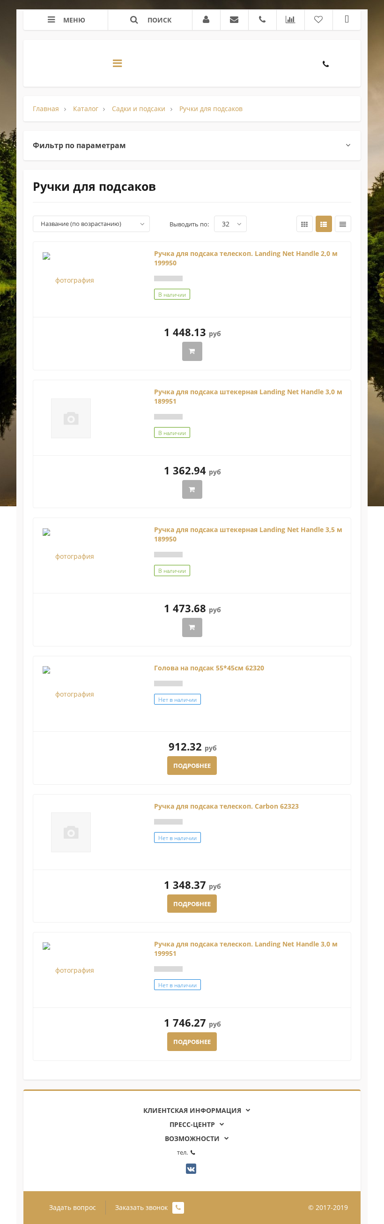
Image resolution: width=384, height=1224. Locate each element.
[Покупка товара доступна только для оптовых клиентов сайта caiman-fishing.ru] (192, 351)
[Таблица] (343, 224)
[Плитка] (304, 224)
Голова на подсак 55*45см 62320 (209, 667)
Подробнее (192, 765)
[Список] (324, 224)
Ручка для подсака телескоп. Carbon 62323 (226, 806)
